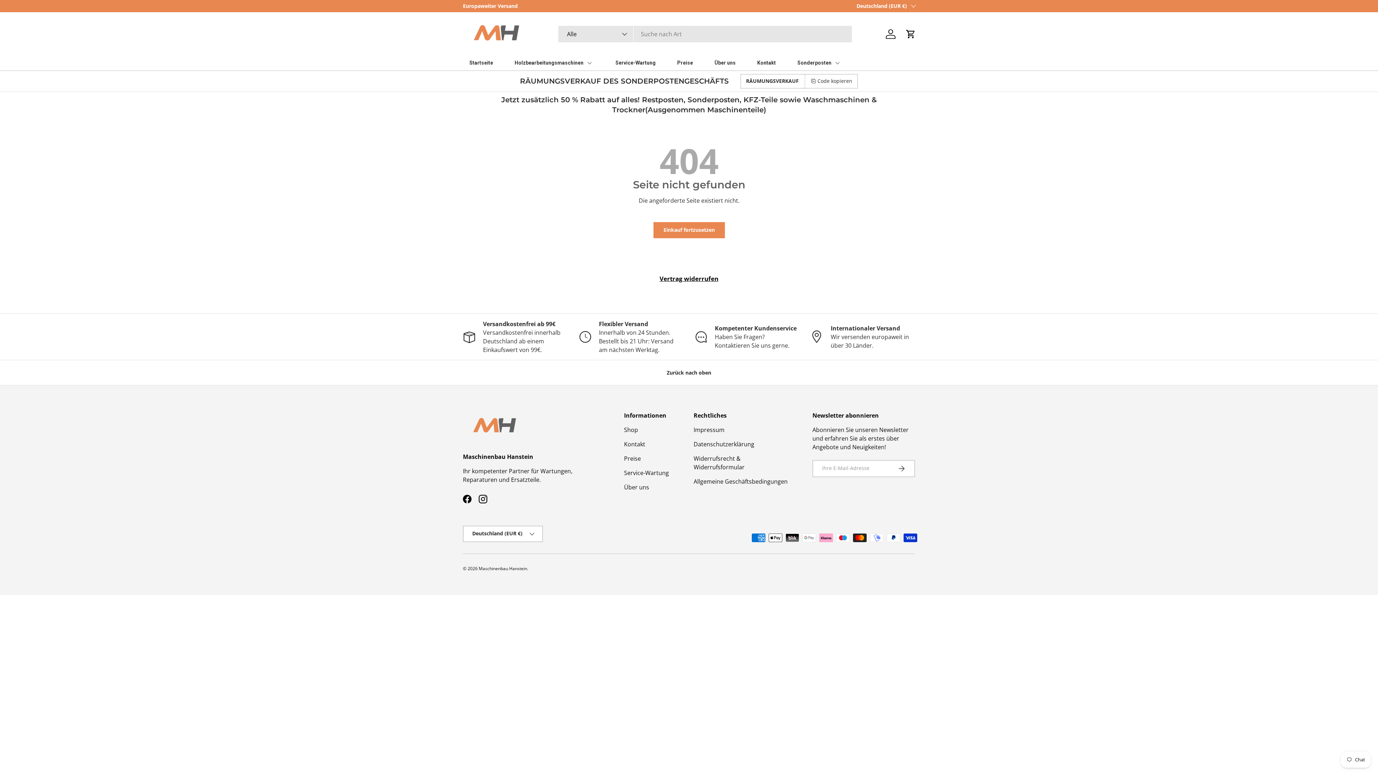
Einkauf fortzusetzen (689, 229)
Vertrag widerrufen (689, 278)
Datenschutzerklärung (724, 444)
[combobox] (705, 34)
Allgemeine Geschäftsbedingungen (741, 481)
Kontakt (634, 444)
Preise (632, 458)
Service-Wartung (646, 473)
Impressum (709, 430)
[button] (911, 34)
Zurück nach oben (689, 372)
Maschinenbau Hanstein (503, 568)
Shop (631, 430)
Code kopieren (834, 81)
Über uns (636, 487)
